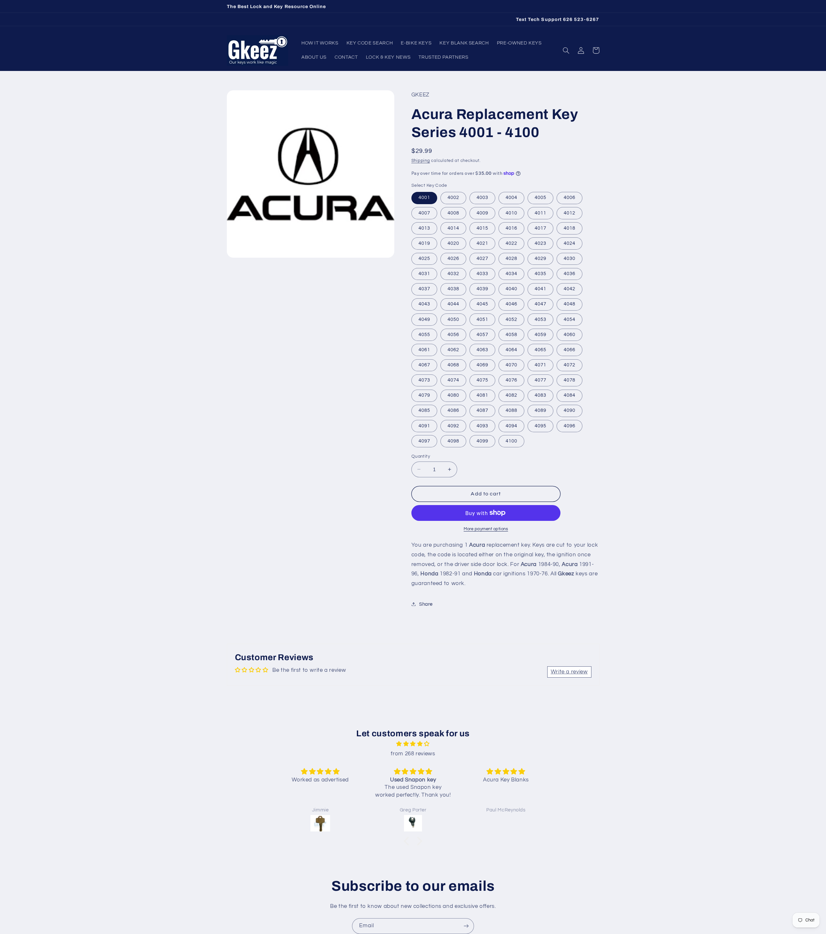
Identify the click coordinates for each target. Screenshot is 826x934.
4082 (511, 395)
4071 (540, 364)
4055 (424, 334)
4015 (482, 227)
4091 (424, 425)
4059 (540, 334)
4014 (453, 227)
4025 (424, 258)
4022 (511, 243)
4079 (424, 395)
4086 (453, 410)
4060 (569, 334)
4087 (482, 410)
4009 (482, 212)
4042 (569, 288)
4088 (511, 410)
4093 (482, 425)
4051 (482, 319)
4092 (453, 425)
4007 (424, 212)
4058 (511, 334)
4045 (482, 304)
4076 (511, 379)
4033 (482, 273)
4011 (540, 212)
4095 (540, 425)
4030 (569, 258)
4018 (569, 227)
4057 (482, 334)
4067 (424, 364)
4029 (540, 258)
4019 (424, 243)
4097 (424, 440)
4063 (482, 349)
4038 (453, 288)
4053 (540, 319)
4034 (511, 273)
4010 (511, 212)
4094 (511, 425)
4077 (540, 379)
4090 (569, 410)
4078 (569, 379)
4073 (424, 379)
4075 (482, 379)
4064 (511, 349)
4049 (424, 319)
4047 (540, 304)
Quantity (420, 456)
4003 (482, 197)
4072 (569, 364)
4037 (424, 288)
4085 (424, 410)
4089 (540, 410)
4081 (482, 395)
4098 (453, 440)
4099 (482, 440)
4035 (540, 273)
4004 (511, 197)
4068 (453, 364)
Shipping (420, 160)
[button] (566, 50)
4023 (540, 243)
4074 (453, 379)
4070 (511, 364)
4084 (569, 395)
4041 (540, 288)
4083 (540, 395)
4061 (424, 349)
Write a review (569, 672)
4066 (569, 349)
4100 (511, 440)
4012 (569, 212)
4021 (482, 243)
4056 (453, 334)
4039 (482, 288)
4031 (424, 273)
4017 (540, 227)
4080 (453, 395)
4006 (569, 197)
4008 (453, 212)
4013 (424, 227)
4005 (540, 197)
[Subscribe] (466, 926)
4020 (453, 243)
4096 (569, 425)
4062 (453, 349)
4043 (424, 304)
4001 (424, 197)
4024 (569, 243)
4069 (482, 364)
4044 (453, 304)
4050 (453, 319)
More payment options (486, 529)
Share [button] (426, 603)
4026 (453, 258)
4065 (540, 349)
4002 (453, 197)
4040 (511, 288)
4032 (453, 273)
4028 (511, 258)
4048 (569, 304)
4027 (482, 258)
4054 (569, 319)
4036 (569, 273)
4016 (511, 227)
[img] (413, 744)
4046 (511, 304)
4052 (511, 319)
